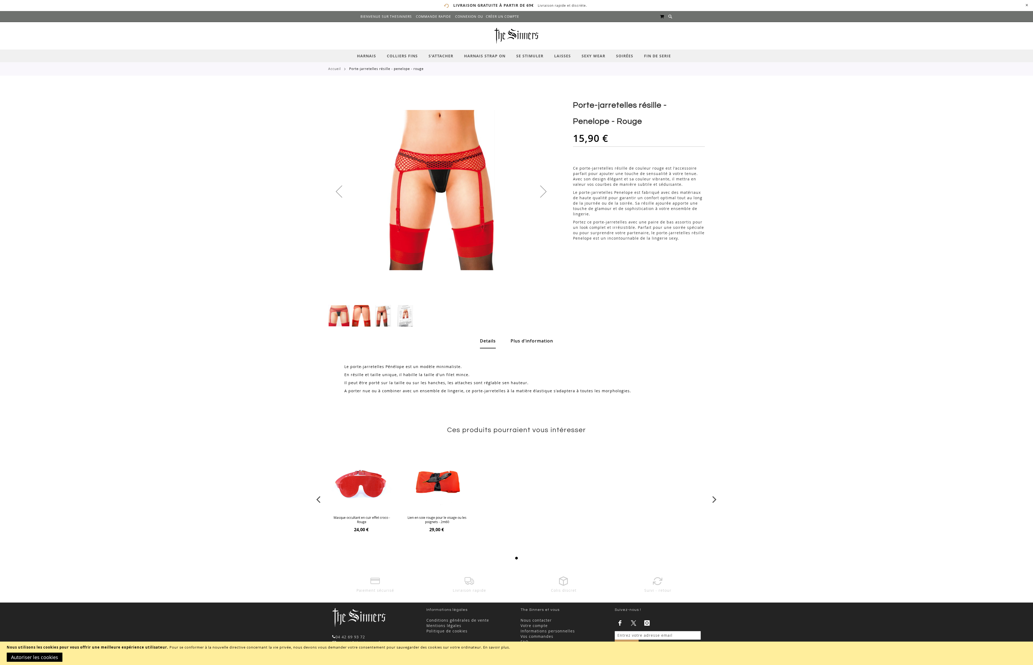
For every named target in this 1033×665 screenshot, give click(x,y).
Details (488, 341)
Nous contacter (536, 620)
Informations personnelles (548, 631)
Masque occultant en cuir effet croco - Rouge (362, 519)
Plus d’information (532, 341)
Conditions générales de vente (457, 620)
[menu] (516, 56)
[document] (517, 653)
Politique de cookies (447, 631)
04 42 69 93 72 (350, 636)
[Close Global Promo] (1026, 5)
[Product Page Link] (361, 483)
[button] (339, 191)
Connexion (465, 16)
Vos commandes (537, 636)
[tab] (516, 56)
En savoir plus (496, 647)
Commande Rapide (433, 16)
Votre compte (534, 625)
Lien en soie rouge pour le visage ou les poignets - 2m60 (437, 519)
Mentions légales (443, 625)
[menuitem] (369, 56)
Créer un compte (502, 16)
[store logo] (516, 36)
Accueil (334, 68)
